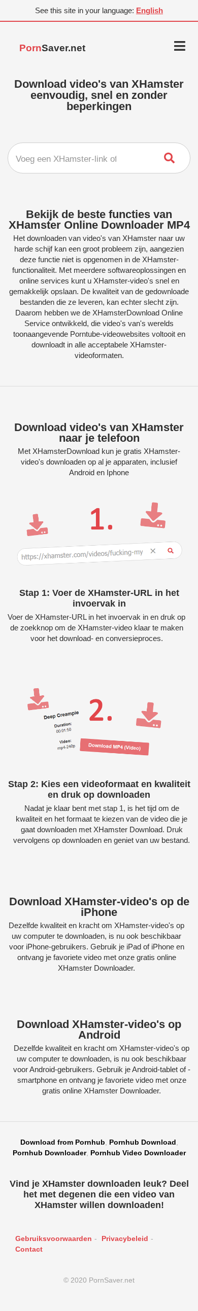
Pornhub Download (142, 1142)
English (149, 10)
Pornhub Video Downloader (138, 1153)
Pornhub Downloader (49, 1153)
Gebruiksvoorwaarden (53, 1238)
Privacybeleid (125, 1238)
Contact (29, 1249)
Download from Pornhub (62, 1142)
